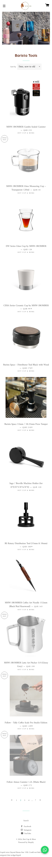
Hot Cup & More (29, 839)
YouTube (27, 833)
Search (26, 820)
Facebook (27, 826)
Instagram (27, 830)
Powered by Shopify (26, 842)
